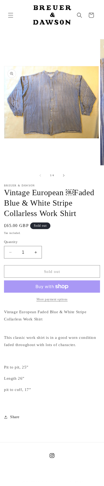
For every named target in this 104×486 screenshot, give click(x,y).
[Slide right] (64, 175)
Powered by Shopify (71, 481)
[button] (11, 15)
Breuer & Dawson (43, 481)
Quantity (11, 242)
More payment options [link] (52, 299)
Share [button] (14, 417)
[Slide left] (40, 175)
